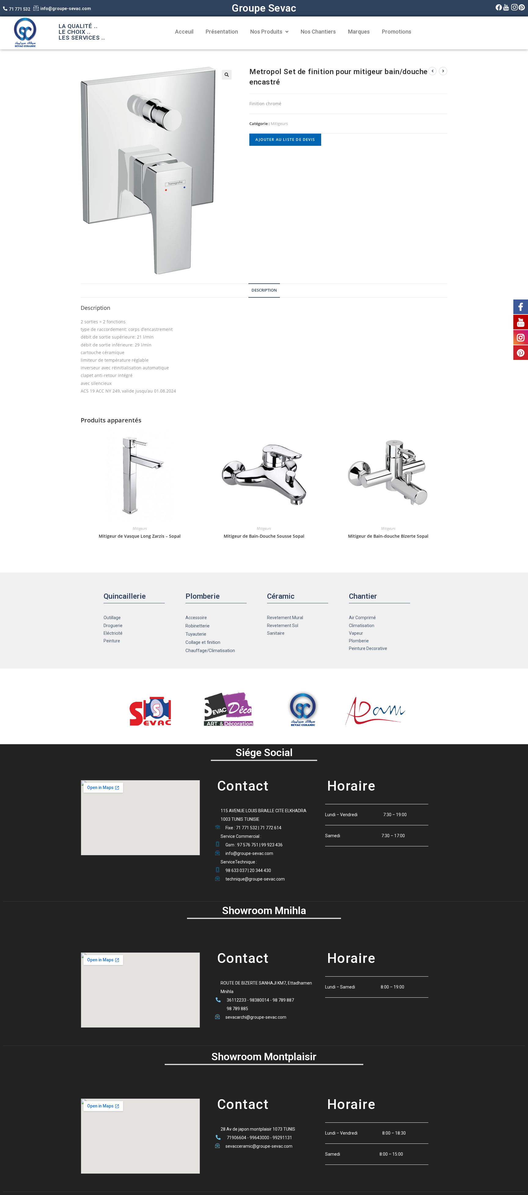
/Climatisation (221, 650)
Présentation (222, 31)
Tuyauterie (195, 634)
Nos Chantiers (318, 31)
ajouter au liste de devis (285, 139)
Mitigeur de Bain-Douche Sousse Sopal (264, 536)
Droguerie (113, 625)
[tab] (264, 290)
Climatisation (361, 625)
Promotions (396, 31)
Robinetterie (197, 626)
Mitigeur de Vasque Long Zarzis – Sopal (140, 536)
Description (264, 290)
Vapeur (356, 633)
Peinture (112, 640)
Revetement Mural (285, 617)
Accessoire (196, 617)
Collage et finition (202, 642)
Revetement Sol (282, 625)
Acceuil (184, 31)
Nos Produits (266, 31)
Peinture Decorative (368, 648)
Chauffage (196, 650)
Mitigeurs (279, 123)
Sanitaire (275, 633)
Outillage (112, 617)
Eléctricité (113, 633)
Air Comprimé (362, 617)
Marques (359, 31)
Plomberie (359, 640)
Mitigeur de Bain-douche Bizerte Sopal (388, 536)
